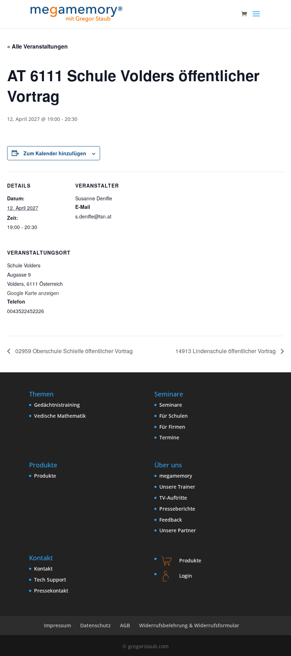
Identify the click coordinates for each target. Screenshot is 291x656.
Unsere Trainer (177, 486)
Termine (169, 437)
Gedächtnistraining (57, 404)
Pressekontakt (51, 590)
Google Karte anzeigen (33, 292)
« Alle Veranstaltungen (37, 46)
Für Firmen (172, 426)
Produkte (45, 475)
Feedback (170, 519)
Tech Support (50, 579)
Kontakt (43, 568)
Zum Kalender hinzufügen (54, 153)
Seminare (170, 404)
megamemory (175, 475)
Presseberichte (177, 508)
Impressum (57, 625)
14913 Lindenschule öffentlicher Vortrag (226, 351)
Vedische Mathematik (60, 415)
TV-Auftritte (173, 497)
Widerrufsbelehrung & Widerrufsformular (189, 625)
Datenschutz (95, 625)
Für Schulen (173, 415)
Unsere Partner (177, 530)
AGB (125, 625)
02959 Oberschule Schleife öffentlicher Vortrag (73, 351)
